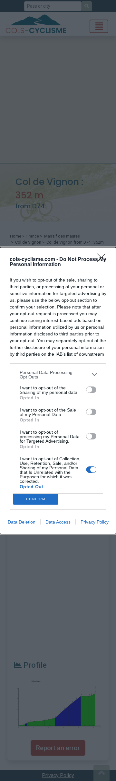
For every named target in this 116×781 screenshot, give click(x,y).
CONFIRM (35, 499)
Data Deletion (21, 522)
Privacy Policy (95, 522)
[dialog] (58, 390)
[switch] (91, 389)
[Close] (103, 260)
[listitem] (58, 374)
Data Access (58, 522)
